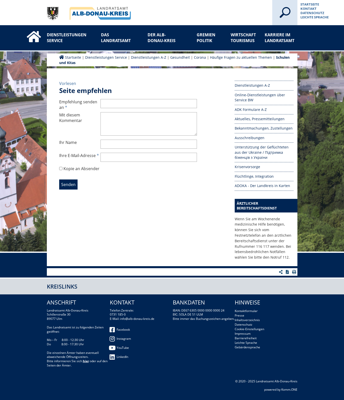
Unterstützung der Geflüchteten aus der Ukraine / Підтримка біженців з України (262, 152)
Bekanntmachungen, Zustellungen (264, 128)
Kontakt (308, 8)
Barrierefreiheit (246, 338)
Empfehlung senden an (78, 104)
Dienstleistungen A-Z (148, 57)
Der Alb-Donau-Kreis (162, 37)
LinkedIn (122, 357)
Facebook (123, 329)
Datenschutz (312, 13)
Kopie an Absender (81, 168)
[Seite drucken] (294, 272)
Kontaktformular (246, 311)
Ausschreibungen (249, 137)
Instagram (124, 338)
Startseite (309, 4)
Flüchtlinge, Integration (254, 176)
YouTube (123, 348)
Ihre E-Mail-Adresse (79, 155)
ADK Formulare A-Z (251, 109)
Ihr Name (68, 142)
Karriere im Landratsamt (279, 37)
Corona (200, 57)
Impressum (243, 333)
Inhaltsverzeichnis (247, 320)
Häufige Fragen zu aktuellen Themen (241, 57)
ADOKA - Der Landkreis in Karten (262, 185)
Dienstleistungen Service (63, 37)
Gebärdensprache (247, 347)
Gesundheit (180, 57)
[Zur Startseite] (29, 32)
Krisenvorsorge (247, 166)
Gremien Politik (206, 37)
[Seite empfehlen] (281, 272)
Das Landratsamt (116, 37)
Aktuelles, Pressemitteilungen (260, 118)
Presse (239, 315)
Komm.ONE (289, 389)
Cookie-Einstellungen (249, 329)
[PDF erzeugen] (288, 272)
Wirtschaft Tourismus (243, 37)
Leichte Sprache (314, 17)
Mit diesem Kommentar (70, 117)
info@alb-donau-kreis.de (137, 319)
